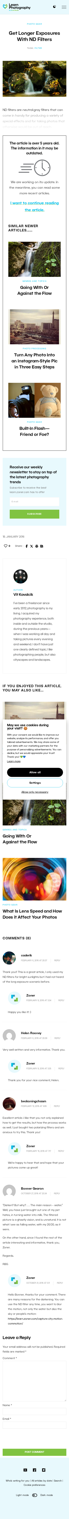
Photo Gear (34, 24)
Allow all (35, 772)
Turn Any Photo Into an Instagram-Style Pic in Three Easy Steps (35, 361)
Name (7, 1405)
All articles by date (41, 1481)
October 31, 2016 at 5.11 (38, 1283)
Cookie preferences (34, 1485)
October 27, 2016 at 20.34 (34, 1194)
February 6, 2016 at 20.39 (34, 1038)
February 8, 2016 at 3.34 (38, 1000)
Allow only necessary (34, 792)
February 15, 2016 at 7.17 (38, 1151)
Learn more (14, 761)
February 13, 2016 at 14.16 (34, 1106)
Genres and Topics (34, 281)
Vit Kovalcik (23, 594)
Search (58, 1481)
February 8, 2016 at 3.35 (38, 1069)
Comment (10, 1358)
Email (7, 1419)
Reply (57, 961)
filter (38, 48)
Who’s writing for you (17, 1481)
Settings (35, 783)
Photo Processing (34, 349)
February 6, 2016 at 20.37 (34, 961)
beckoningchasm (33, 1101)
